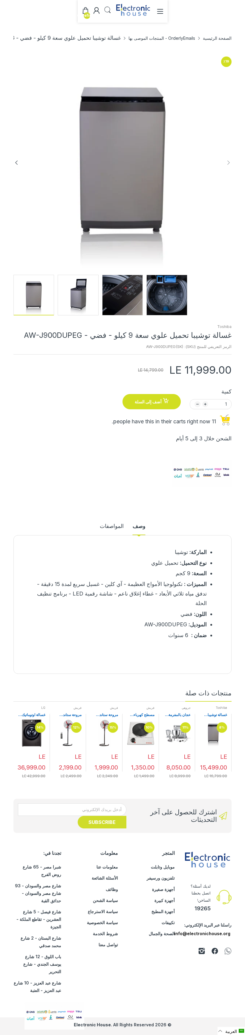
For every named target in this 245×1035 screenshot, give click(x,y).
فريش (150, 707)
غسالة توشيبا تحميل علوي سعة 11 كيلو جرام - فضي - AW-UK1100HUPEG (214, 715)
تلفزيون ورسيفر (161, 877)
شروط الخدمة (105, 933)
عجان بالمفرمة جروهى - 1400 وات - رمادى (179, 715)
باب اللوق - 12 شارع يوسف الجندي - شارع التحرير (42, 964)
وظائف (112, 889)
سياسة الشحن (105, 900)
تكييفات (168, 922)
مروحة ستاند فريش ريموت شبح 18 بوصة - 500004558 (70, 715)
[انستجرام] (201, 952)
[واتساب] (228, 952)
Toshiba (224, 326)
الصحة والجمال (162, 933)
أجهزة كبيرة (164, 900)
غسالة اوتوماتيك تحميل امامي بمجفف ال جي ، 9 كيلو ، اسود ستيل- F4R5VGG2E (32, 715)
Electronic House (92, 1024)
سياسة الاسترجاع (103, 911)
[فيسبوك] (214, 952)
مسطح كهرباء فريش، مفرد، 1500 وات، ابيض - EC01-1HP (141, 715)
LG (43, 707)
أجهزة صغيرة (163, 889)
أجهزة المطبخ (163, 911)
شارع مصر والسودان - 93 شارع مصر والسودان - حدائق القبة (38, 893)
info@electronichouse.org (202, 933)
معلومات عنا (107, 866)
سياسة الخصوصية (102, 922)
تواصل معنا (108, 944)
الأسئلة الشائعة (105, 877)
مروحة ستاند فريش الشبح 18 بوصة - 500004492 (106, 715)
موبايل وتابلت (163, 866)
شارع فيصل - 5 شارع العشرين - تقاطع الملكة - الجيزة (38, 919)
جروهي (186, 707)
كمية (226, 391)
